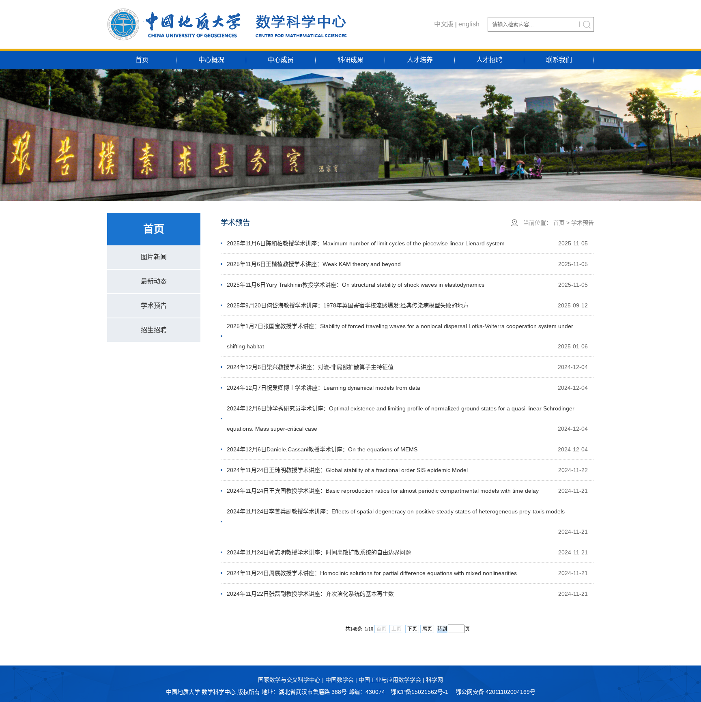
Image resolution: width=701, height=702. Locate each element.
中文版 (444, 24)
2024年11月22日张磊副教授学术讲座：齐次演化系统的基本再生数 (310, 593)
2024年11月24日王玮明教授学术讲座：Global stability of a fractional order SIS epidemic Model (347, 470)
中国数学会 (339, 679)
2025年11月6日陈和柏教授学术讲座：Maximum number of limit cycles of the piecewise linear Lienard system (366, 243)
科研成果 (350, 59)
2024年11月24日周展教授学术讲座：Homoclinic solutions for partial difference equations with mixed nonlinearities (372, 573)
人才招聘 (489, 59)
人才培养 (420, 59)
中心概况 (211, 59)
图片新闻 (154, 256)
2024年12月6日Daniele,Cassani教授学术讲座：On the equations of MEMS (322, 449)
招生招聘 (154, 329)
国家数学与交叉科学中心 (289, 679)
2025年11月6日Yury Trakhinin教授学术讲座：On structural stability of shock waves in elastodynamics (355, 284)
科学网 (434, 679)
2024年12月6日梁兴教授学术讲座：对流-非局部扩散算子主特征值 (310, 367)
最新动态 (154, 281)
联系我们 (559, 59)
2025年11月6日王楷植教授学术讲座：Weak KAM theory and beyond (314, 264)
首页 (141, 59)
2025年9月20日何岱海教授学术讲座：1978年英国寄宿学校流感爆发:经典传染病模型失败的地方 (348, 305)
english (469, 24)
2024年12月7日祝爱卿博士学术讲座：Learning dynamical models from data (323, 387)
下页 (412, 629)
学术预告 (154, 305)
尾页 (427, 629)
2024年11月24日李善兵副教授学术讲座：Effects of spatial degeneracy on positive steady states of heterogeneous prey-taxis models (396, 511)
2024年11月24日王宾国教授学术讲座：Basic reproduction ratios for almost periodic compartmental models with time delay (383, 490)
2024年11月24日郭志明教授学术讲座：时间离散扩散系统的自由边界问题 (319, 552)
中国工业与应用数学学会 (390, 679)
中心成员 (281, 59)
